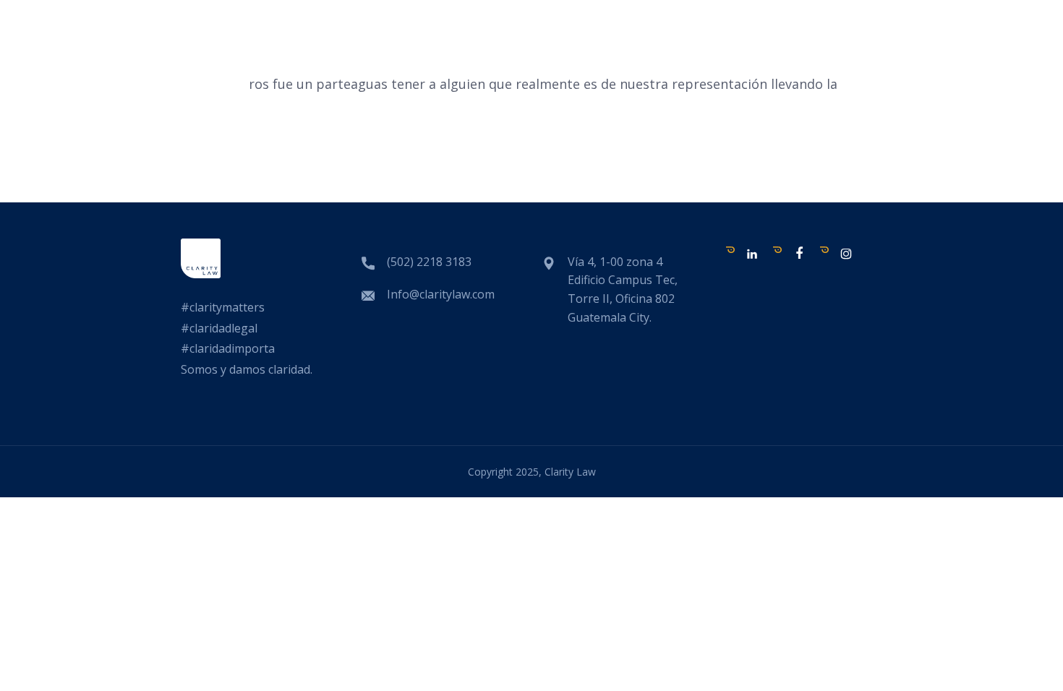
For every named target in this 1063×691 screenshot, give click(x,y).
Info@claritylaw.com (441, 294)
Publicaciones (596, 56)
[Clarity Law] (178, 102)
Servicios (818, 56)
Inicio (441, 56)
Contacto (904, 56)
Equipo (503, 56)
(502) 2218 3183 (429, 262)
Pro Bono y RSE (716, 56)
